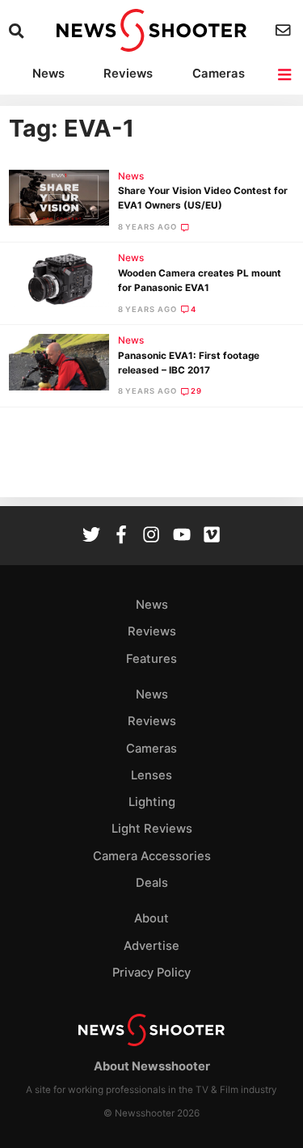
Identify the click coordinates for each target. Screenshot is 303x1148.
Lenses (151, 775)
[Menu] (285, 74)
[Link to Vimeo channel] (212, 536)
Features (151, 659)
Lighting (151, 802)
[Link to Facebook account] (121, 536)
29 (196, 390)
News (48, 73)
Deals (152, 883)
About (151, 918)
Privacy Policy (151, 972)
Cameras (218, 73)
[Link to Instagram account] (151, 536)
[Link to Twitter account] (91, 536)
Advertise (151, 946)
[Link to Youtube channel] (182, 536)
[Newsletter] (285, 30)
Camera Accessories (152, 856)
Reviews (128, 73)
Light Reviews (152, 828)
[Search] (18, 31)
